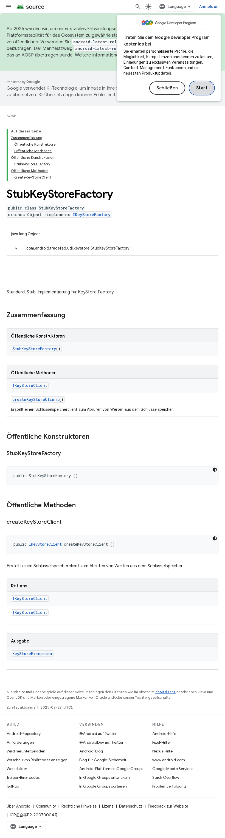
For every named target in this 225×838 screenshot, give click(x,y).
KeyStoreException (32, 653)
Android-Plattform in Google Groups (111, 768)
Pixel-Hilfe (161, 742)
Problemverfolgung (169, 786)
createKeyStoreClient (35, 399)
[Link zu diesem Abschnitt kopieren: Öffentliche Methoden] (81, 505)
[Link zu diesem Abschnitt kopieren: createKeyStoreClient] (66, 522)
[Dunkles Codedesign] (215, 469)
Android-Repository (24, 733)
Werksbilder (17, 768)
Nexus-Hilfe (162, 751)
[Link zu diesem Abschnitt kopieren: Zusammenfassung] (70, 315)
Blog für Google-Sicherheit (102, 759)
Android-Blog (91, 751)
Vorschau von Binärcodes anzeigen (37, 759)
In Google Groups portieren (103, 786)
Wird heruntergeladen (26, 751)
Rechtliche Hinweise (79, 806)
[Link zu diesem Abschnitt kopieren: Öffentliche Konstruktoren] (94, 437)
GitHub (13, 786)
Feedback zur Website (168, 806)
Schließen (167, 88)
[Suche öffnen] (138, 6)
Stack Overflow (165, 777)
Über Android (18, 806)
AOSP (11, 116)
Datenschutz (130, 806)
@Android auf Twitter (98, 733)
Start (202, 88)
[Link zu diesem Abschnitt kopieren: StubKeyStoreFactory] (66, 454)
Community (46, 806)
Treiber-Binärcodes (23, 777)
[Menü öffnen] (8, 6)
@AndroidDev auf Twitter (101, 742)
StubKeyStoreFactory (34, 348)
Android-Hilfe (164, 733)
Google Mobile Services (172, 768)
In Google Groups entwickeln (104, 777)
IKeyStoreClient (29, 385)
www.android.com (168, 759)
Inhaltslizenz (165, 692)
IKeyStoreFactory (92, 214)
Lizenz (108, 806)
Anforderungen (20, 742)
